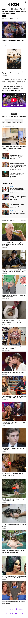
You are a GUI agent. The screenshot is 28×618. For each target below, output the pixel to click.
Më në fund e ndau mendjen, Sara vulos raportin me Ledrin (17, 212)
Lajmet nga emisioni (14, 153)
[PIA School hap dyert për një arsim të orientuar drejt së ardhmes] (14, 136)
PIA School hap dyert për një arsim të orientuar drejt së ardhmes (14, 148)
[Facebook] (5, 609)
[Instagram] (16, 609)
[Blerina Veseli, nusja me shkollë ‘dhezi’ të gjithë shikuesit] (5, 156)
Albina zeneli (8, 120)
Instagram (20, 609)
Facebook (10, 609)
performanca (15, 122)
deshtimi (15, 120)
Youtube (21, 613)
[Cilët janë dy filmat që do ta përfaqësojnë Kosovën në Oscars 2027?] (5, 174)
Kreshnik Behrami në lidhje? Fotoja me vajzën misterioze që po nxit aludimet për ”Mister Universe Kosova (18, 166)
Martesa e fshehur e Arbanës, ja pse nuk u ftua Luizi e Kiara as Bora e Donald (18, 198)
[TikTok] (7, 613)
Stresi (21, 122)
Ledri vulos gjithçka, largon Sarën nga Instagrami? (17, 205)
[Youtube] (16, 613)
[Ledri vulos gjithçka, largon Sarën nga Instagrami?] (5, 205)
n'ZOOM (20, 120)
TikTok (11, 613)
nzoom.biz (8, 122)
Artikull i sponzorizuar (6, 144)
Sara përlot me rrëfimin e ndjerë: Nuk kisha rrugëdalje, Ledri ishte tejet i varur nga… (17, 189)
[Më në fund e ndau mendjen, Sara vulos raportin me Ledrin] (5, 212)
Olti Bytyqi (12, 159)
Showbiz (4, 16)
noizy (3, 122)
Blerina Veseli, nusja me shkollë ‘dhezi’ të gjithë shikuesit (16, 157)
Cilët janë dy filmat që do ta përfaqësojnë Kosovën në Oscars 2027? (17, 175)
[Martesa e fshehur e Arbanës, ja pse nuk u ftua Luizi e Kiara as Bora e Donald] (5, 197)
